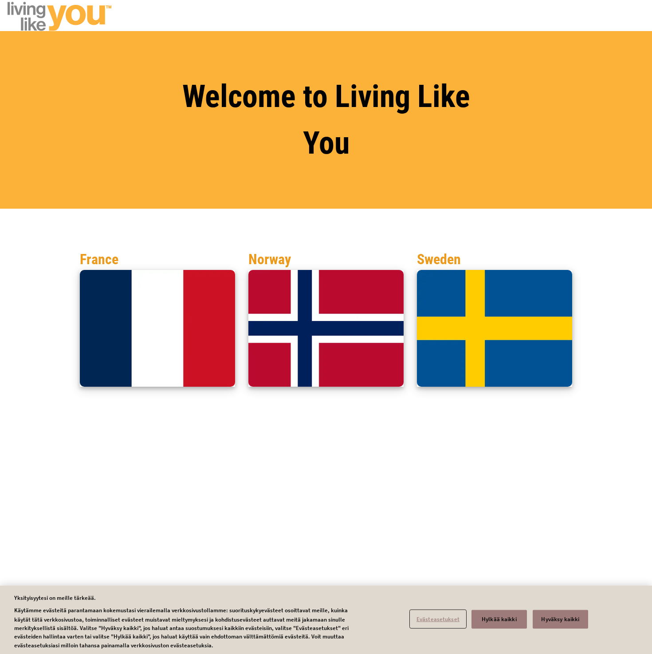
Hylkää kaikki (499, 618)
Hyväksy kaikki (560, 618)
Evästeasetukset (438, 618)
